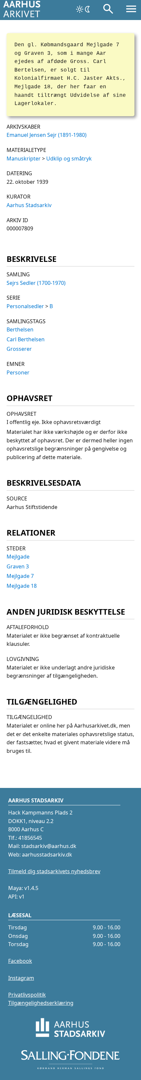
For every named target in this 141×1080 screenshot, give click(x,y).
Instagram (21, 978)
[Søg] (108, 10)
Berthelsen (20, 329)
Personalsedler (25, 306)
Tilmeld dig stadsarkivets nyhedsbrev (54, 871)
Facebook (20, 960)
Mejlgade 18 (22, 585)
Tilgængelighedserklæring (40, 1002)
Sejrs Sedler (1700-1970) (36, 282)
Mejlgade (18, 556)
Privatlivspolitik (27, 994)
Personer (18, 372)
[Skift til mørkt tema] (83, 9)
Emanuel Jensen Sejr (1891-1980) (47, 134)
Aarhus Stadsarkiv (29, 205)
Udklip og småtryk (69, 158)
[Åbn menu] (131, 10)
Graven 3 (18, 566)
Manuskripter (24, 158)
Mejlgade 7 (20, 576)
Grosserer (19, 348)
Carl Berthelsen (26, 339)
